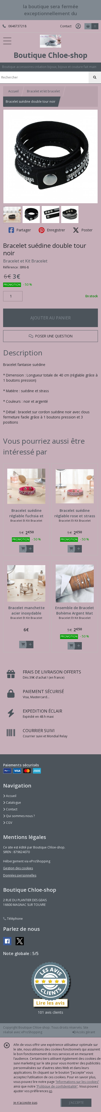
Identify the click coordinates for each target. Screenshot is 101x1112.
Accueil (13, 91)
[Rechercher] (95, 77)
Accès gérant (85, 1032)
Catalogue (13, 802)
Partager (23, 229)
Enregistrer (55, 229)
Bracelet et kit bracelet (43, 91)
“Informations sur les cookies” (77, 1082)
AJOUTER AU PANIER (50, 318)
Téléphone (14, 918)
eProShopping (31, 1032)
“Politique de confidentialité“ (57, 1086)
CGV (8, 822)
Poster (86, 229)
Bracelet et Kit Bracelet (25, 261)
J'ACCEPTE (76, 1102)
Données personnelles (19, 875)
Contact (65, 26)
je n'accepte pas (25, 1102)
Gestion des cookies (18, 868)
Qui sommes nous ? (20, 816)
